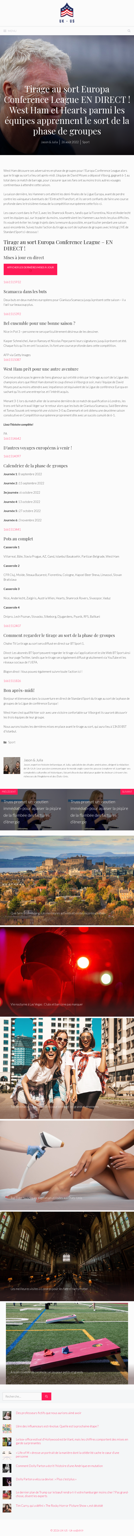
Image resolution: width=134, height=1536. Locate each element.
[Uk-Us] (67, 13)
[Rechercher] (46, 1396)
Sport (11, 742)
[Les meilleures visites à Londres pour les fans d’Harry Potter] (67, 1299)
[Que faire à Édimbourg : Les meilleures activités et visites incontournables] (67, 923)
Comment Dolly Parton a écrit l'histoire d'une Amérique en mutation (59, 1466)
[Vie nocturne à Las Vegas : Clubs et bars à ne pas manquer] (67, 1014)
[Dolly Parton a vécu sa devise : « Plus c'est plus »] (7, 1483)
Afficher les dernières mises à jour (30, 267)
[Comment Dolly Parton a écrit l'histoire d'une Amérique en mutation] (7, 1470)
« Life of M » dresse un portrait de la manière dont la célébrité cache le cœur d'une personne (67, 1454)
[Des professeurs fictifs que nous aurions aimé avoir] (7, 1417)
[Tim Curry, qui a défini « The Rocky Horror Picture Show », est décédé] (7, 1510)
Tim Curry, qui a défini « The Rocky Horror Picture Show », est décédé (59, 1505)
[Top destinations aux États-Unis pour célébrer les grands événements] (67, 1116)
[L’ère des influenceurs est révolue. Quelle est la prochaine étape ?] (7, 1430)
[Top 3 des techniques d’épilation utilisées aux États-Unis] (67, 1208)
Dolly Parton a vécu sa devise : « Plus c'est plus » (46, 1479)
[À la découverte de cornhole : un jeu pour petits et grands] (67, 1382)
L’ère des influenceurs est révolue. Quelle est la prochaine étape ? (57, 1426)
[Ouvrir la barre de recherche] (129, 30)
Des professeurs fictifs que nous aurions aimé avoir (48, 1413)
